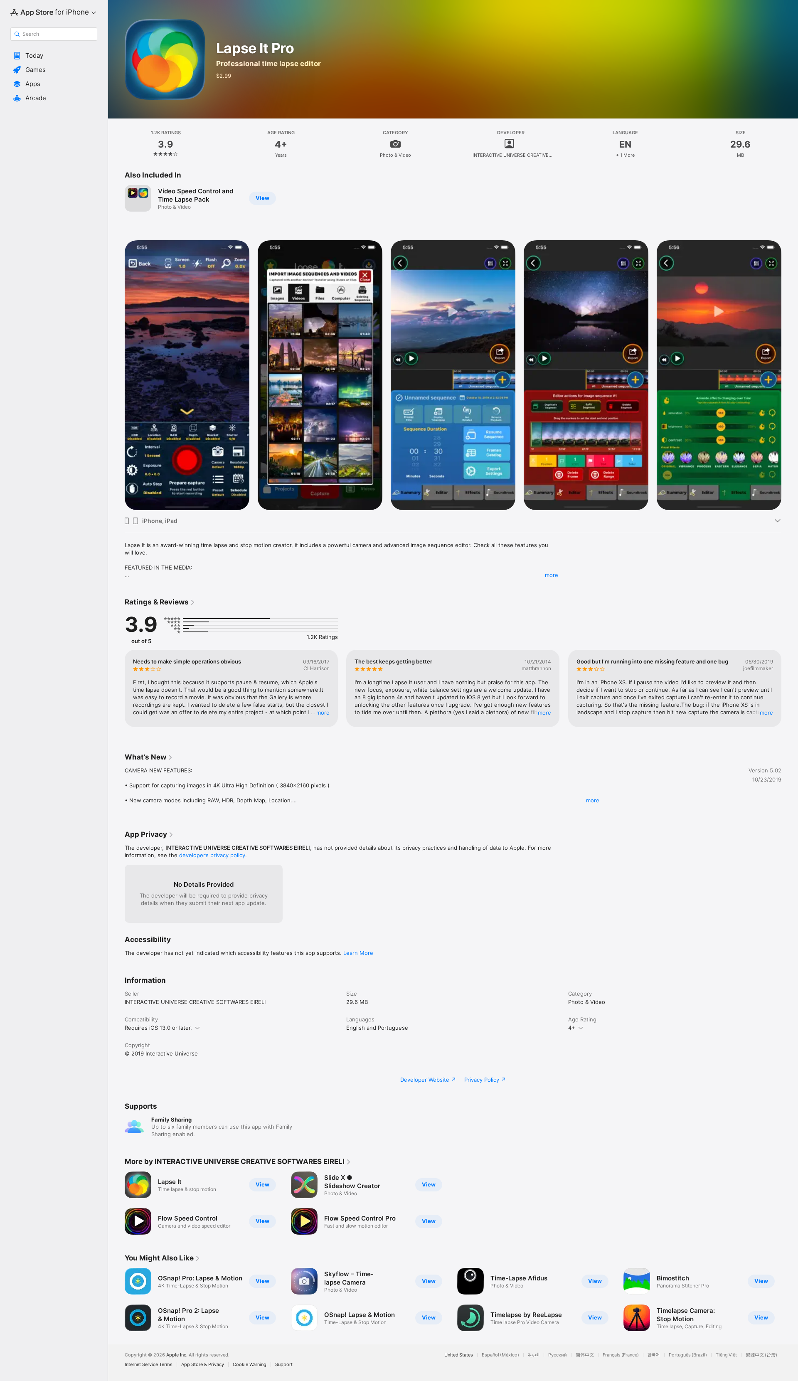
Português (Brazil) (688, 1355)
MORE (323, 712)
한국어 (654, 1355)
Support (284, 1364)
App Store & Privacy (202, 1364)
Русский (557, 1355)
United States (458, 1355)
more (551, 575)
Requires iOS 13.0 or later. (158, 1027)
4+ (571, 1027)
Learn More (358, 952)
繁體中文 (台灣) (761, 1355)
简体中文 (585, 1355)
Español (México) (500, 1355)
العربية (533, 1355)
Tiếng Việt (726, 1355)
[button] (54, 55)
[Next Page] (790, 375)
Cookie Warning (249, 1364)
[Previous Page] (116, 375)
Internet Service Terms (148, 1364)
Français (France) (621, 1355)
